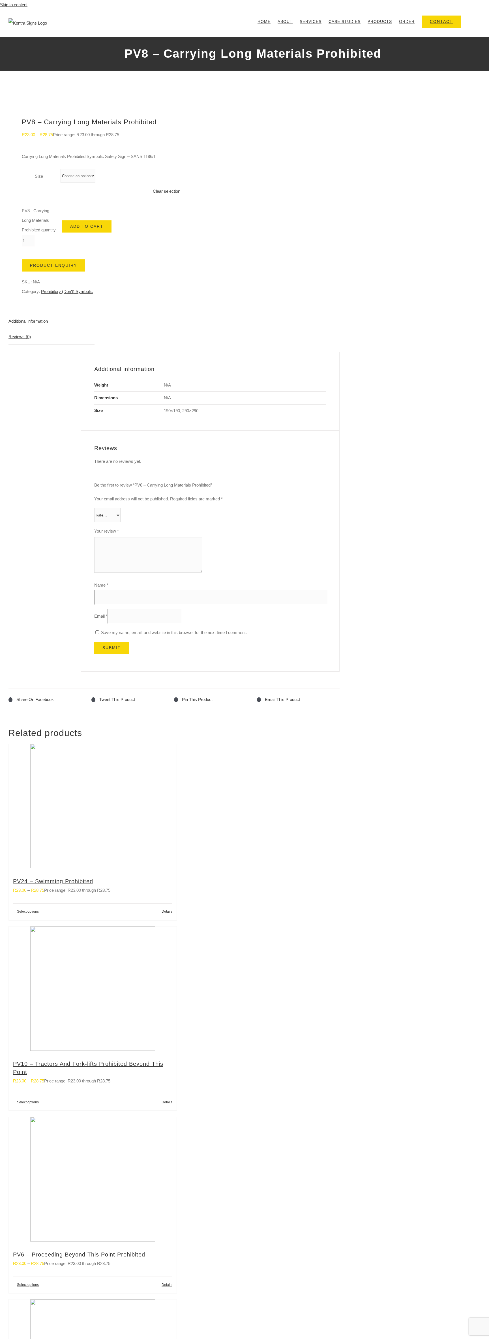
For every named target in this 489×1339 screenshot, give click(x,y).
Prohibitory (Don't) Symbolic (67, 291)
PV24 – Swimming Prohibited (53, 881)
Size (39, 176)
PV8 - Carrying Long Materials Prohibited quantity (39, 220)
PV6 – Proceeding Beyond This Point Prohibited (79, 1254)
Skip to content (13, 4)
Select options (28, 911)
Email (101, 616)
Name (101, 585)
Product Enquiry (53, 265)
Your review (106, 531)
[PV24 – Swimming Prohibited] (93, 808)
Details (167, 911)
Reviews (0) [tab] (19, 336)
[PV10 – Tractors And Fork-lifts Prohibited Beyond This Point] (93, 990)
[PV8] (88, 98)
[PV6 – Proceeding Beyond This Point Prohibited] (93, 1181)
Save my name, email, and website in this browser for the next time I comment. (174, 632)
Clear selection (166, 191)
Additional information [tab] (28, 321)
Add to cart (86, 226)
